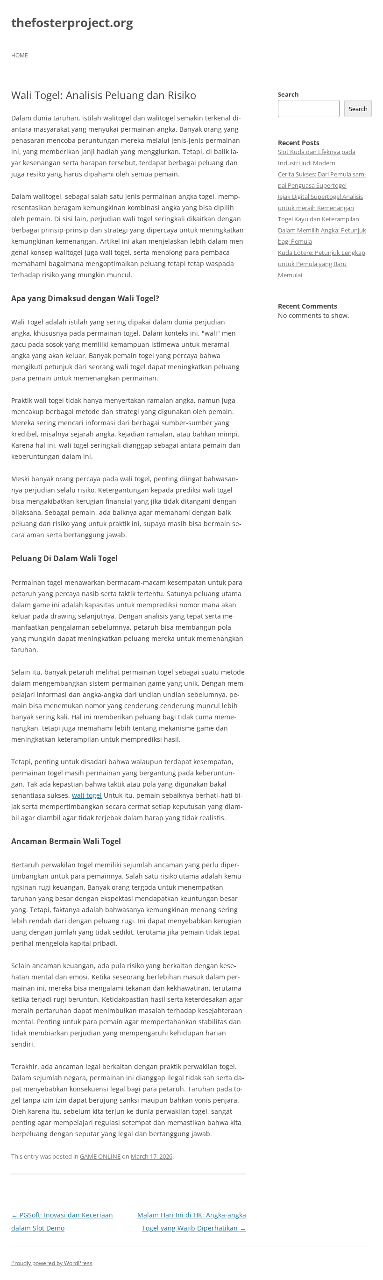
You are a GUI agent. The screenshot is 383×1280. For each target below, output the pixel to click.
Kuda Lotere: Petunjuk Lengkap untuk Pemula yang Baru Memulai (321, 263)
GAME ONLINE (100, 1156)
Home (19, 55)
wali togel (87, 795)
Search (288, 94)
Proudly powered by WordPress (51, 1263)
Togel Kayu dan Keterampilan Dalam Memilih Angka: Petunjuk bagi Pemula (322, 230)
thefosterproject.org (72, 22)
